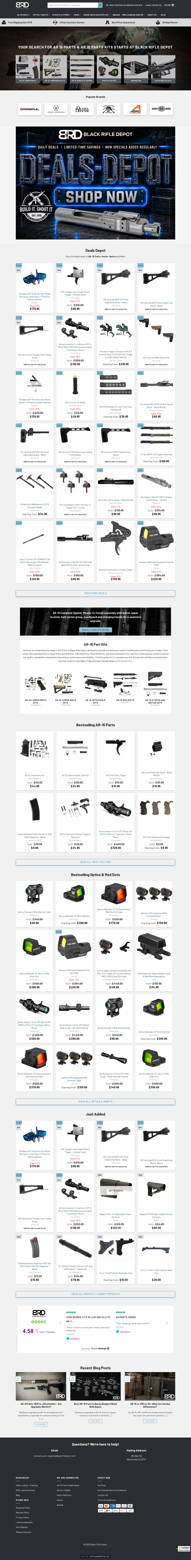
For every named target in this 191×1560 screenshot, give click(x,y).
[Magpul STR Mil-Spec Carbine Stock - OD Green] (156, 1189)
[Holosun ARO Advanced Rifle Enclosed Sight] (153, 893)
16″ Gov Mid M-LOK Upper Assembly (156, 454)
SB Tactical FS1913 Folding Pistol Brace (116, 453)
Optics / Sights (40, 15)
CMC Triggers (75, 298)
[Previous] (15, 1402)
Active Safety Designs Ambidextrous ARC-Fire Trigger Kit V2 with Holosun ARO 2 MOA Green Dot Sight (114, 973)
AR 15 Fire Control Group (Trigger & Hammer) (75, 835)
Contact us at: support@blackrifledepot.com (55, 1455)
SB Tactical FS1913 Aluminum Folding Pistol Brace (75, 453)
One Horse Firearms (156, 410)
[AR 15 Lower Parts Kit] (35, 747)
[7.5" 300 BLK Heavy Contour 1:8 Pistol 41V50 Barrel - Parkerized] (75, 1248)
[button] (183, 1549)
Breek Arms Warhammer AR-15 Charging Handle (35, 505)
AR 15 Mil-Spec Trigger (116, 775)
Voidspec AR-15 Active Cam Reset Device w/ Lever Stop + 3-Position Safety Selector (34, 296)
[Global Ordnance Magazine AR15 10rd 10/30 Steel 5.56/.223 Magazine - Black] (35, 1247)
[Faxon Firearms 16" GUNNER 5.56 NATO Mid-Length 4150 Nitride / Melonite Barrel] (35, 538)
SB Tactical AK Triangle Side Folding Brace (34, 356)
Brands (116, 15)
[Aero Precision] (135, 109)
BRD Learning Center (132, 15)
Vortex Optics (75, 353)
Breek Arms (35, 510)
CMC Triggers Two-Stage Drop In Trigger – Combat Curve (75, 293)
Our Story (102, 1485)
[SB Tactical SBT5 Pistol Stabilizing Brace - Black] (156, 277)
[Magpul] (29, 109)
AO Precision (75, 568)
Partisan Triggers (116, 360)
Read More (41, 1424)
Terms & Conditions (107, 1500)
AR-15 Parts (23, 15)
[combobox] (73, 5)
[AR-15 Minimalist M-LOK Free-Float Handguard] (116, 384)
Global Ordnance (35, 840)
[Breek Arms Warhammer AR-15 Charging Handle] (35, 482)
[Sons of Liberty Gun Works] (109, 109)
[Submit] (100, 5)
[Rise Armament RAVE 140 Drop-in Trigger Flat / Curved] (75, 482)
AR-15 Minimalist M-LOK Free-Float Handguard (116, 408)
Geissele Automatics (116, 573)
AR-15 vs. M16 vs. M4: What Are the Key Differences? (150, 1405)
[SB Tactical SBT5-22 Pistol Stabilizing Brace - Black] (116, 277)
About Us (152, 15)
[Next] (176, 1402)
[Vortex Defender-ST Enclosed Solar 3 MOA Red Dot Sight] (114, 893)
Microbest (156, 503)
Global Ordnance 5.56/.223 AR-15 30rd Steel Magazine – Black (35, 835)
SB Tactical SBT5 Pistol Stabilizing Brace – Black (156, 304)
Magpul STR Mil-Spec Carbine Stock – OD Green (156, 1215)
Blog (163, 15)
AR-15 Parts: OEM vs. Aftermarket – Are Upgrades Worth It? (41, 1405)
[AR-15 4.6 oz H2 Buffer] (75, 384)
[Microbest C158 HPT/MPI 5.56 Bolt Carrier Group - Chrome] (156, 481)
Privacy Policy (22, 1517)
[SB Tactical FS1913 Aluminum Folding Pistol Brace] (75, 435)
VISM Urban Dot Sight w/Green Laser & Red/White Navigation (154, 975)
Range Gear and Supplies (95, 15)
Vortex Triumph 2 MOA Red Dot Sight (34, 912)
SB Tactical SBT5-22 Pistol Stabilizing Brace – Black (115, 301)
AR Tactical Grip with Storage (156, 837)
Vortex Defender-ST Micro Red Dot (74, 916)
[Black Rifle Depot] (30, 5)
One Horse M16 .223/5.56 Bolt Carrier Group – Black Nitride (156, 405)
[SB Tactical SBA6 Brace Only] (156, 330)
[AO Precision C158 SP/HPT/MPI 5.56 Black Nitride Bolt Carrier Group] (75, 538)
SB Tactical (116, 305)
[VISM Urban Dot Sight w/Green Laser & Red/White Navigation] (153, 946)
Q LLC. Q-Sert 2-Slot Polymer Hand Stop (156, 1271)
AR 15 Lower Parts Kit (35, 775)
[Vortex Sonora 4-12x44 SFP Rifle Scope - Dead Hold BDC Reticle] (114, 1058)
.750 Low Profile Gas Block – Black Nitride (156, 774)
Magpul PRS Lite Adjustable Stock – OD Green (116, 1215)
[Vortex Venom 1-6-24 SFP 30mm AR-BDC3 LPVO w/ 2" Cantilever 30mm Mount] (116, 809)
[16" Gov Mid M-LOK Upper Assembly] (156, 435)
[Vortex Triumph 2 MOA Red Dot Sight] (34, 893)
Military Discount (23, 1532)
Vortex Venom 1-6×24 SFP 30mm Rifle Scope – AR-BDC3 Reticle (74, 1026)
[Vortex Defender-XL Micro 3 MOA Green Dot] (34, 946)
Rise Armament (75, 511)
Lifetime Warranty (24, 1522)
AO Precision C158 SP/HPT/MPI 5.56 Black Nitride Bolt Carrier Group (75, 563)
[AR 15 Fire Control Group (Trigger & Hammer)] (75, 809)
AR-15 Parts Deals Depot (68, 1485)
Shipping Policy (23, 1507)
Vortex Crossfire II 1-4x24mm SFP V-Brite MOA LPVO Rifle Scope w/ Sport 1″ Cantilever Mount (75, 347)
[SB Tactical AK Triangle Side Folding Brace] (35, 330)
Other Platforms (60, 15)
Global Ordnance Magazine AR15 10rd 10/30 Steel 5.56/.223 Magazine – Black (34, 1266)
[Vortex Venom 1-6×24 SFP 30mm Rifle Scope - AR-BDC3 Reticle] (74, 1007)
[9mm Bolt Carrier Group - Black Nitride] (116, 482)
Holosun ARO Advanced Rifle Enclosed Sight (154, 914)
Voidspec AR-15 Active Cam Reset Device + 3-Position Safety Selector (34, 401)
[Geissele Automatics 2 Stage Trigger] (116, 538)
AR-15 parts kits (124, 661)
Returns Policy (22, 1512)
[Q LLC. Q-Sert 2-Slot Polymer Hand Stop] (156, 1248)
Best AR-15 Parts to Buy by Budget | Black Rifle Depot (95, 1405)
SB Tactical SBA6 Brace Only (156, 357)
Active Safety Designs (110, 979)
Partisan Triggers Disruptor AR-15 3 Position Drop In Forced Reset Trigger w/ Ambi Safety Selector (116, 354)
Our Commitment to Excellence (112, 1490)
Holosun (156, 568)
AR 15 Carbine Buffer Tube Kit (75, 775)
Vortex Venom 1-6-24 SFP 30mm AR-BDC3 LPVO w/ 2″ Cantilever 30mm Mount (116, 834)
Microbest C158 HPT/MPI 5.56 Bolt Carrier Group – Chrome (156, 498)
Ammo (76, 15)
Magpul (115, 1220)
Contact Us (103, 1495)
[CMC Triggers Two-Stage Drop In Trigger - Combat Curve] (75, 276)
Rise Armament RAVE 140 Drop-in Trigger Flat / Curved (75, 506)
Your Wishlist (22, 1527)
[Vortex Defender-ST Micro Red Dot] (74, 893)
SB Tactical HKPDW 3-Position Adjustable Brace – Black (34, 453)
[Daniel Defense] (82, 109)
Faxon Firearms (34, 568)
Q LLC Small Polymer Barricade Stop (115, 1273)
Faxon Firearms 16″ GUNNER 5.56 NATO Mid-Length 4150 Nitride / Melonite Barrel (35, 562)
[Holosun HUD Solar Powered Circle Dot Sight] (156, 538)
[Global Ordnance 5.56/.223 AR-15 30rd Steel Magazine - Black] (35, 809)
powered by (85, 1349)
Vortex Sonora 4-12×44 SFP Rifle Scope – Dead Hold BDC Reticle (114, 1075)
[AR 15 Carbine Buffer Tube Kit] (75, 747)
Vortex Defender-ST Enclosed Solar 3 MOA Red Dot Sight (114, 910)
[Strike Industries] (56, 109)
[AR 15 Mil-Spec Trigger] (116, 747)
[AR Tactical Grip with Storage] (156, 809)
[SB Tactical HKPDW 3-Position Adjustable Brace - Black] (35, 435)
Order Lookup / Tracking (27, 1485)
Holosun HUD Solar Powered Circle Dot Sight (156, 563)
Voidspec (34, 303)
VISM (154, 979)
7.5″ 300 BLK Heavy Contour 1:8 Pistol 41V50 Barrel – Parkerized (75, 1267)
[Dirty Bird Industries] (161, 109)
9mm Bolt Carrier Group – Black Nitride (115, 500)
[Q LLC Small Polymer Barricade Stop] (116, 1248)
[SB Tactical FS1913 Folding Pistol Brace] (116, 435)
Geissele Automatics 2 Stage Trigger (116, 569)
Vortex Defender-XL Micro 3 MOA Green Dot (34, 975)
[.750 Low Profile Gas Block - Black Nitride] (156, 747)
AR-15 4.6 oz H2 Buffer (75, 402)
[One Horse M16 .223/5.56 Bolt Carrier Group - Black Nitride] (156, 384)
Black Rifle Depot (75, 405)
